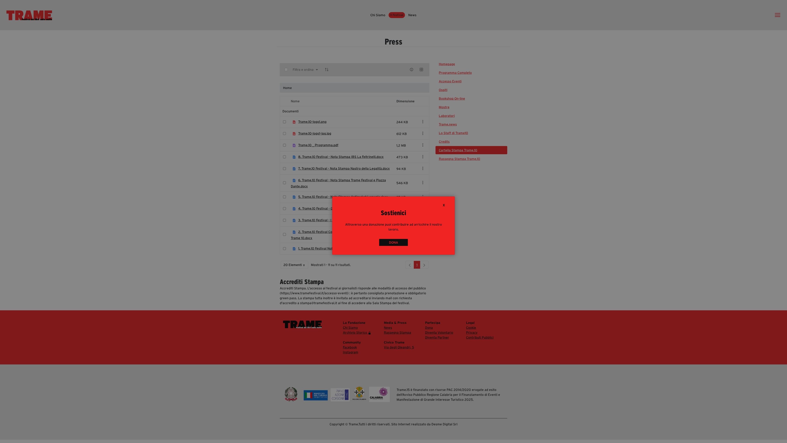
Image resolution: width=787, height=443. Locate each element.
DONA (393, 242)
